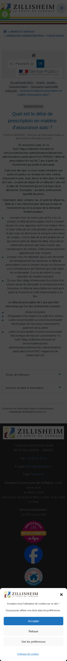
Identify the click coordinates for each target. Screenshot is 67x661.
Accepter (33, 621)
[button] (61, 594)
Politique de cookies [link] (28, 654)
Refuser (33, 631)
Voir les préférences (33, 641)
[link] (21, 594)
